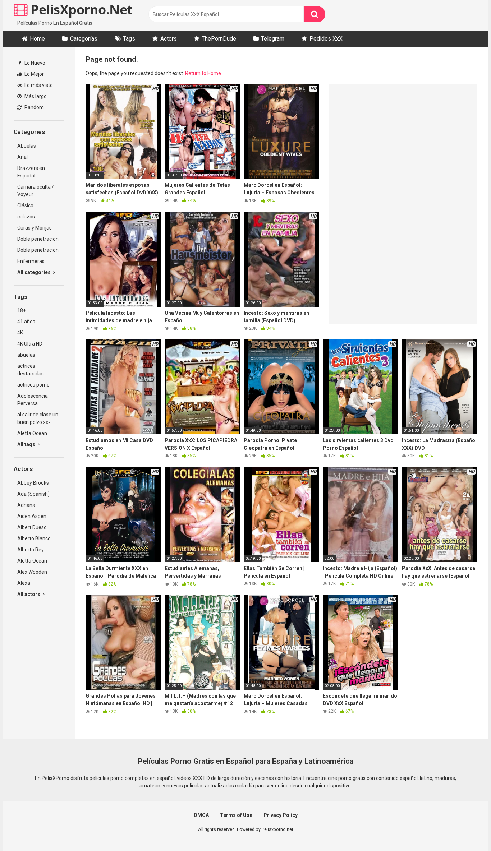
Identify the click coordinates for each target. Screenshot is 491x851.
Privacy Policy (280, 815)
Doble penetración (38, 239)
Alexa (23, 583)
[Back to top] (467, 829)
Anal (22, 157)
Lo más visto (38, 85)
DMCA (201, 815)
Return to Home (203, 73)
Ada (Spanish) (33, 494)
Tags (129, 38)
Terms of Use (236, 815)
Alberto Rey (30, 549)
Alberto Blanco (34, 538)
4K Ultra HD (29, 344)
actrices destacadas (30, 369)
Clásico (25, 205)
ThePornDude (219, 38)
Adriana (26, 505)
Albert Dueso (32, 527)
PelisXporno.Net (80, 9)
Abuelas (26, 146)
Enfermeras (31, 261)
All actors (29, 594)
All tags (26, 444)
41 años (26, 321)
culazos (26, 216)
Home (37, 38)
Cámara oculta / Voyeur (35, 190)
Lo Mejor (33, 74)
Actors (168, 38)
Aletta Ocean (32, 433)
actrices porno (33, 385)
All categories (34, 272)
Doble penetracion (38, 250)
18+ (21, 310)
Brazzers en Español (31, 172)
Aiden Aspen (31, 516)
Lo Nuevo (34, 63)
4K (20, 333)
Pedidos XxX (326, 38)
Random (33, 107)
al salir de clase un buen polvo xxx (37, 418)
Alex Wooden (32, 572)
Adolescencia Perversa (32, 399)
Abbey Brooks (33, 483)
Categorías (83, 38)
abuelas (26, 355)
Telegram (272, 38)
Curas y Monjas (34, 228)
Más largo (35, 96)
